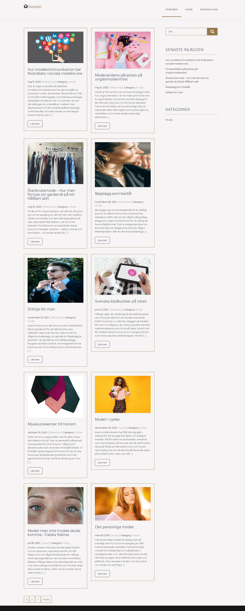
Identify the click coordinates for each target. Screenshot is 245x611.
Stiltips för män (41, 309)
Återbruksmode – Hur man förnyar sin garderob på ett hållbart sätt (51, 194)
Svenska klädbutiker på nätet (121, 301)
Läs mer (35, 123)
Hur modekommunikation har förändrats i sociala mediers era (55, 71)
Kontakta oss (209, 9)
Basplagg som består (113, 193)
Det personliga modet (114, 527)
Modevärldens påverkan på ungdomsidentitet (118, 77)
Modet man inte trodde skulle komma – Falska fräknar (54, 533)
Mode (189, 9)
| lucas (121, 427)
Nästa (46, 599)
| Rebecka (47, 81)
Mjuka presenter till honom (52, 424)
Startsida (172, 9)
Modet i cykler (107, 419)
